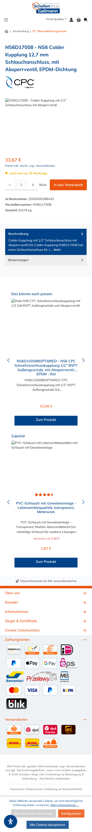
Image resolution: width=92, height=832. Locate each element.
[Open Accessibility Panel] (10, 821)
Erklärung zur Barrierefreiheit (63, 789)
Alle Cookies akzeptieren (48, 825)
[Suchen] (86, 20)
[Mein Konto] (71, 20)
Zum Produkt (46, 419)
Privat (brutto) (55, 19)
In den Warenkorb (68, 185)
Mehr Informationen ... (65, 805)
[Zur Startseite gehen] (46, 7)
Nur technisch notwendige (33, 813)
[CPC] (20, 82)
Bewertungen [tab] (18, 260)
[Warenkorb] (78, 20)
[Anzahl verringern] (9, 184)
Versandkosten (75, 766)
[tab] (46, 242)
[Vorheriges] (9, 360)
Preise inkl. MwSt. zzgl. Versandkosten (30, 165)
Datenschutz (34, 789)
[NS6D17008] (46, 125)
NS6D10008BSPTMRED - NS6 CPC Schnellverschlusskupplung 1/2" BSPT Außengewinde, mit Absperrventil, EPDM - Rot (46, 367)
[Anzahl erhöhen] (33, 184)
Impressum (17, 789)
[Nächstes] (83, 360)
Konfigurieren (71, 813)
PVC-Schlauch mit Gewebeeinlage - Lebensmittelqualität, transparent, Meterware (46, 507)
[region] (46, 125)
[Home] (7, 31)
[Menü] (6, 20)
